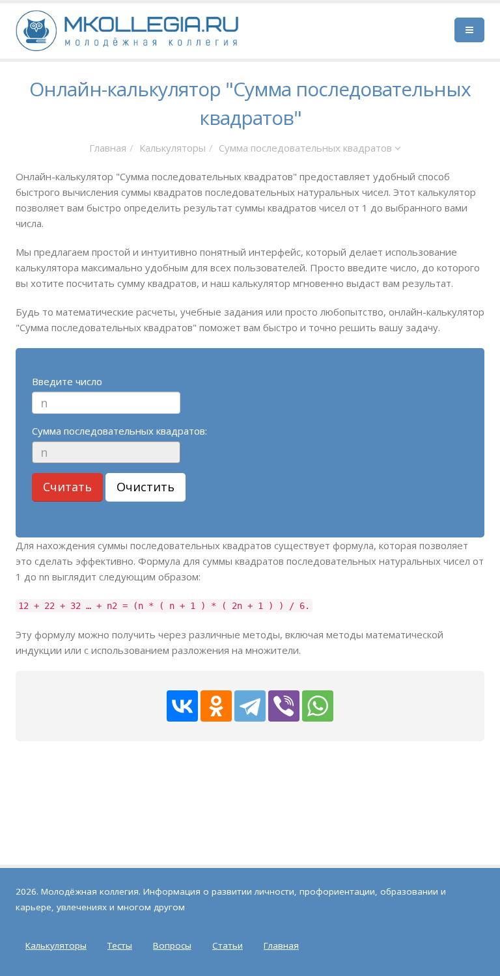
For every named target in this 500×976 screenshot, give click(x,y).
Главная (107, 147)
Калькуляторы (172, 147)
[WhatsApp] (317, 706)
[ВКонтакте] (182, 706)
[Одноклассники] (216, 706)
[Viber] (283, 706)
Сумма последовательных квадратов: (119, 430)
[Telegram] (250, 706)
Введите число (67, 381)
